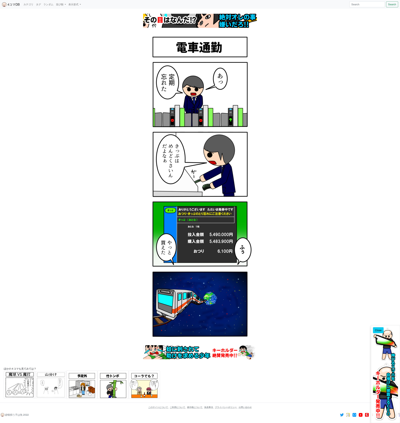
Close (378, 330)
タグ (38, 4)
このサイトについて (158, 407)
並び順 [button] (60, 4)
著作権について (195, 407)
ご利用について (178, 407)
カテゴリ (28, 4)
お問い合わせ (245, 407)
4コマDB (13, 4)
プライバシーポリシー (226, 407)
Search (392, 4)
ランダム (48, 4)
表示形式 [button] (73, 4)
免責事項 (209, 407)
